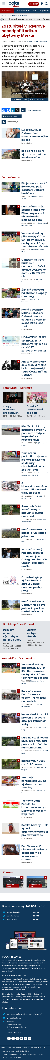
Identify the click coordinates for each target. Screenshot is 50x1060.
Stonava (39, 791)
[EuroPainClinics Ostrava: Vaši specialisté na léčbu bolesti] (11, 133)
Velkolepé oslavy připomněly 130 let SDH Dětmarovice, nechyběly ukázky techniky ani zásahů (34, 239)
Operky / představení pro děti (35, 409)
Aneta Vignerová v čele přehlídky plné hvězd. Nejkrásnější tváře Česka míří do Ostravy (34, 368)
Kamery (8, 872)
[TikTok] (21, 1038)
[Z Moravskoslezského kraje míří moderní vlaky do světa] (11, 486)
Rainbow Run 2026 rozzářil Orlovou (33, 762)
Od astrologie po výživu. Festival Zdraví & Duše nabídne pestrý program (32, 583)
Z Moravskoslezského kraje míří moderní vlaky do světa (34, 488)
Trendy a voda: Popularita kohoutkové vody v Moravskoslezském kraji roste (33, 807)
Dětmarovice (34, 250)
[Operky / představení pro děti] (37, 397)
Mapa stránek (16, 1058)
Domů (4, 15)
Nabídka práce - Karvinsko (19, 624)
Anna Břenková (26, 225)
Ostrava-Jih (34, 196)
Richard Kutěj (25, 706)
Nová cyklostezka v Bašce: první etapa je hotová (34, 533)
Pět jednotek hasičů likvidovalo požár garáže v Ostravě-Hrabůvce (34, 188)
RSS (6, 1058)
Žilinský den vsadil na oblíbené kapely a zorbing (34, 293)
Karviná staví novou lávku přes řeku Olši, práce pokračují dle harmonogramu (34, 742)
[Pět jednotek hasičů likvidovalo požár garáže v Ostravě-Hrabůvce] (11, 187)
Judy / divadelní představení (11, 409)
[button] (25, 122)
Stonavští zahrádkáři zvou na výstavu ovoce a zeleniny (34, 782)
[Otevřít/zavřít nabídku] (4, 4)
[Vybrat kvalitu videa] (46, 99)
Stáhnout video (37, 99)
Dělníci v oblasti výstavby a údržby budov (12, 635)
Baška (39, 539)
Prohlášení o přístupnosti (28, 1054)
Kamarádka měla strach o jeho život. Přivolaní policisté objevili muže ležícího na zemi (33, 213)
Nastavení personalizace (10, 1054)
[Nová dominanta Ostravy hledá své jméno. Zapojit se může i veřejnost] (11, 605)
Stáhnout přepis (20, 99)
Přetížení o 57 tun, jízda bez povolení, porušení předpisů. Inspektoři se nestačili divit (33, 433)
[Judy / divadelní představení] (13, 397)
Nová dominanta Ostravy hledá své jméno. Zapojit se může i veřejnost (33, 606)
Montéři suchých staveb (32, 633)
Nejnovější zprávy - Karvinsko (20, 658)
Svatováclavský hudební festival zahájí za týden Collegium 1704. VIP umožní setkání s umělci (34, 558)
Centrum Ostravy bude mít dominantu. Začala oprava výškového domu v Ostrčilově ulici (34, 268)
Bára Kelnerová (40, 41)
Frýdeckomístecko (26, 10)
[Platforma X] (17, 1038)
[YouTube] (29, 1038)
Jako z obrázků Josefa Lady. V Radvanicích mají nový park (32, 511)
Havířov (25, 15)
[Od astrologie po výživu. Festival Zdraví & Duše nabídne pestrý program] (11, 580)
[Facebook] (9, 1038)
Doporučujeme (11, 177)
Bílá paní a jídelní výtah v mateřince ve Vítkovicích (33, 154)
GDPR (41, 1054)
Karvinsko (7, 10)
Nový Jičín (33, 300)
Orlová (39, 767)
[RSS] (25, 1038)
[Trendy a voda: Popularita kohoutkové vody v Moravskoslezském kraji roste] (11, 804)
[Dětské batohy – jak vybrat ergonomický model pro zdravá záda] (11, 828)
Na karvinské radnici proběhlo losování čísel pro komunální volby (34, 719)
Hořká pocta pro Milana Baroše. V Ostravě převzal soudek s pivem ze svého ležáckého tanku (33, 318)
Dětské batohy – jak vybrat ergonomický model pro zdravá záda (34, 830)
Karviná (39, 704)
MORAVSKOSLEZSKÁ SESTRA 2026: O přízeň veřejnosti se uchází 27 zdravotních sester (34, 343)
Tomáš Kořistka (26, 522)
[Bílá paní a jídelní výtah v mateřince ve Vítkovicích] (11, 154)
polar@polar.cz (14, 1018)
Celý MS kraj (40, 443)
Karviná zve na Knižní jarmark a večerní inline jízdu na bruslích (33, 696)
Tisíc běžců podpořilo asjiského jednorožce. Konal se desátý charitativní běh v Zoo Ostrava (34, 461)
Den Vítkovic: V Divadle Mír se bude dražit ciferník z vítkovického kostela (34, 852)
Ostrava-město (42, 223)
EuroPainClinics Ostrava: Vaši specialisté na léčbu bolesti (34, 135)
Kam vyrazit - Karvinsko (17, 388)
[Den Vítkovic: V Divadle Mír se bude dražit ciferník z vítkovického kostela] (11, 849)
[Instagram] (13, 1038)
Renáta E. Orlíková (27, 498)
